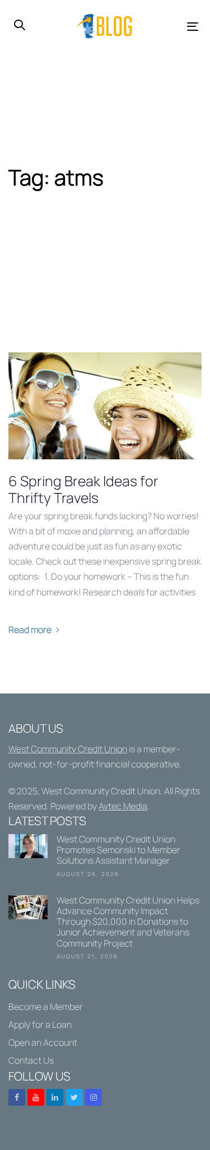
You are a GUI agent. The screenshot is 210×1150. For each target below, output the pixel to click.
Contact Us (31, 1060)
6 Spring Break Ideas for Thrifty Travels (83, 489)
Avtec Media (123, 806)
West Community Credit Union (67, 749)
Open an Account (42, 1042)
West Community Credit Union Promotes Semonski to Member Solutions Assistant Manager (105, 858)
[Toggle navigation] (168, 26)
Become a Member (45, 1006)
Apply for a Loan (40, 1024)
